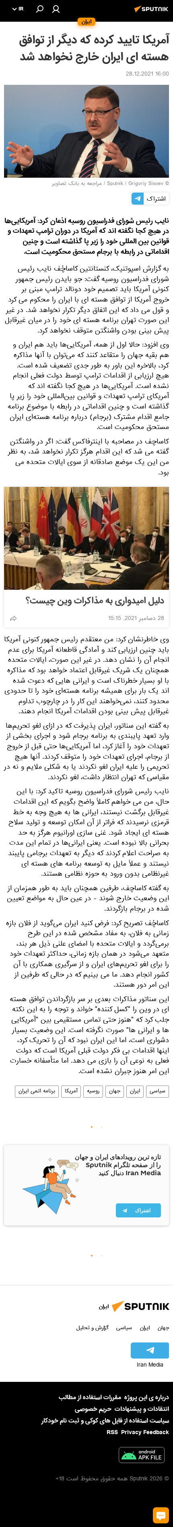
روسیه (93, 1091)
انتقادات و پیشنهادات (142, 1409)
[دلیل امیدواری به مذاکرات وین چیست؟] (86, 538)
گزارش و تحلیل (92, 1327)
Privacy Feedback (145, 1433)
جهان (114, 1091)
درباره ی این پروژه (146, 1397)
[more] (13, 618)
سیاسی (157, 1091)
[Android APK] (141, 1456)
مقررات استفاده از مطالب (90, 1397)
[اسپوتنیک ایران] (152, 13)
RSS (112, 1432)
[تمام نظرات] (161, 1515)
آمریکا (71, 1091)
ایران (135, 1091)
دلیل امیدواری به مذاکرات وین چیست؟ (95, 601)
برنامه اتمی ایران (37, 1091)
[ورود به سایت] (56, 9)
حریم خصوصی (93, 1409)
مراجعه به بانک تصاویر (77, 184)
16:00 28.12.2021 (147, 74)
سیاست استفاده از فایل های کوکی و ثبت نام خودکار (105, 1420)
